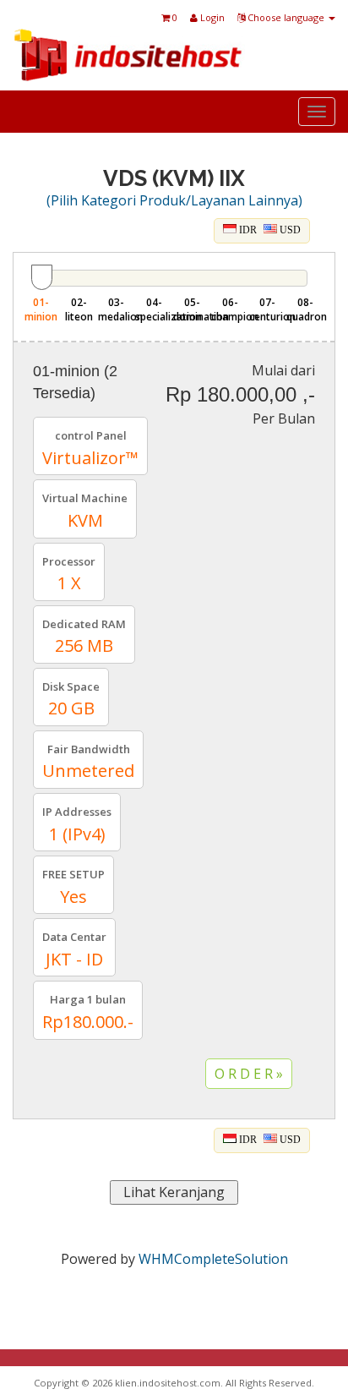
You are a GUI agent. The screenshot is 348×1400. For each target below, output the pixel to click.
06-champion (230, 309)
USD (289, 230)
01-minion (40, 309)
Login (211, 17)
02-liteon (79, 309)
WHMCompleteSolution (213, 1259)
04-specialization (154, 309)
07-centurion (268, 309)
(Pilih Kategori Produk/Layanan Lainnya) (174, 200)
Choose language (286, 17)
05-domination (192, 309)
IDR (247, 230)
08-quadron (305, 309)
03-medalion (117, 309)
